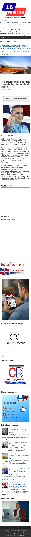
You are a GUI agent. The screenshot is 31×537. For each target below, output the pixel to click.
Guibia (3, 356)
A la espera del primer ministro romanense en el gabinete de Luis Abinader (18, 431)
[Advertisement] (14, 200)
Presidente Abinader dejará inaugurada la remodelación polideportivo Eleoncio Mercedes (15, 84)
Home (2, 76)
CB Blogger (8, 89)
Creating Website (15, 532)
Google (18, 535)
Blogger (13, 535)
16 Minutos (16, 530)
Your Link (13, 533)
